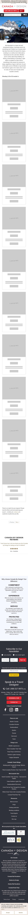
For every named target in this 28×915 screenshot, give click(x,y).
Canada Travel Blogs (14, 762)
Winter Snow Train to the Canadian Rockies (14, 792)
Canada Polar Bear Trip (14, 794)
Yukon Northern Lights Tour (14, 781)
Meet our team (14, 801)
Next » (17, 522)
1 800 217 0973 (12, 10)
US (21, 10)
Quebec (14, 730)
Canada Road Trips (14, 887)
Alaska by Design (14, 880)
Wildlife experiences (14, 746)
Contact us (14, 702)
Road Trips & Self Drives (14, 751)
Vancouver (14, 736)
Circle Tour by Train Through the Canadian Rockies (14, 788)
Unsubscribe (21, 899)
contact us (16, 512)
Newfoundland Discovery (14, 784)
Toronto (14, 733)
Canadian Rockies (14, 724)
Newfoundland (14, 727)
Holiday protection (14, 807)
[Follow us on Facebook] (5, 710)
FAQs (14, 804)
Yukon (14, 739)
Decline (21, 912)
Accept (8, 912)
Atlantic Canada (14, 721)
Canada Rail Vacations (14, 876)
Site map (14, 819)
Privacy (14, 899)
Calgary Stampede (14, 757)
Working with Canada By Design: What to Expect (14, 766)
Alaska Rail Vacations (14, 884)
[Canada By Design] (14, 6)
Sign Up (22, 660)
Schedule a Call (14, 698)
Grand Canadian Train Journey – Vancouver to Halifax (14, 777)
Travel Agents (14, 813)
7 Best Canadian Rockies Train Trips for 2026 (14, 770)
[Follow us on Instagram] (11, 710)
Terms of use (7, 899)
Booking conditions (14, 810)
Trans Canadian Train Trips (14, 748)
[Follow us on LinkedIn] (17, 710)
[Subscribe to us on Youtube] (22, 710)
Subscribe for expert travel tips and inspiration (14, 668)
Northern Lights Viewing (14, 754)
